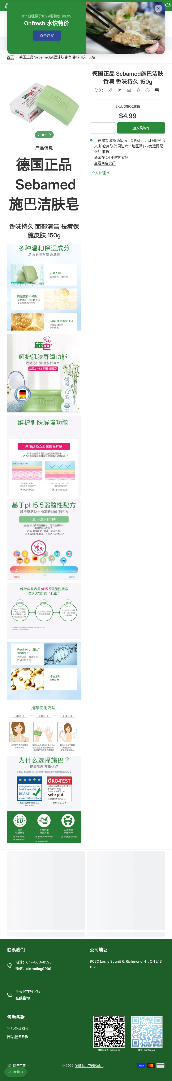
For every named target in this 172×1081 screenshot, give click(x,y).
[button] (95, 128)
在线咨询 (23, 998)
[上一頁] (38, 134)
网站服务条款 (18, 1037)
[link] (110, 90)
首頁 (10, 57)
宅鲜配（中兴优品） (89, 1065)
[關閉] (158, 8)
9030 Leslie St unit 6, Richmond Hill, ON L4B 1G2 (126, 964)
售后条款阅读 (18, 1028)
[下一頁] (50, 134)
